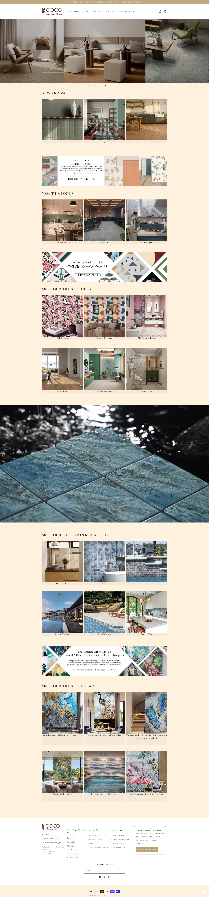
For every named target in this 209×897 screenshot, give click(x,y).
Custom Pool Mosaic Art (120, 839)
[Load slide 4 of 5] (105, 85)
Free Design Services (75, 850)
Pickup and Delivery (96, 839)
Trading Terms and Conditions (53, 847)
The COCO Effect (73, 858)
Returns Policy (47, 853)
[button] (83, 11)
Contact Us (71, 842)
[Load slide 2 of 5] (98, 85)
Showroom (71, 838)
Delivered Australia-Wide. (53, 70)
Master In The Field (118, 835)
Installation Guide (118, 847)
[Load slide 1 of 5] (95, 85)
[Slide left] (102, 147)
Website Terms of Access (51, 851)
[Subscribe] (122, 871)
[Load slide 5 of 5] (108, 85)
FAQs (91, 843)
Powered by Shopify (114, 895)
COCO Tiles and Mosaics (101, 895)
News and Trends (73, 854)
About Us (70, 846)
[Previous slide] (89, 85)
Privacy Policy (47, 849)
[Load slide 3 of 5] (102, 85)
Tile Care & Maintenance (98, 847)
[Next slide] (114, 85)
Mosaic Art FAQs (117, 843)
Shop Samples (94, 835)
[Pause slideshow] (119, 85)
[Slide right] (106, 147)
